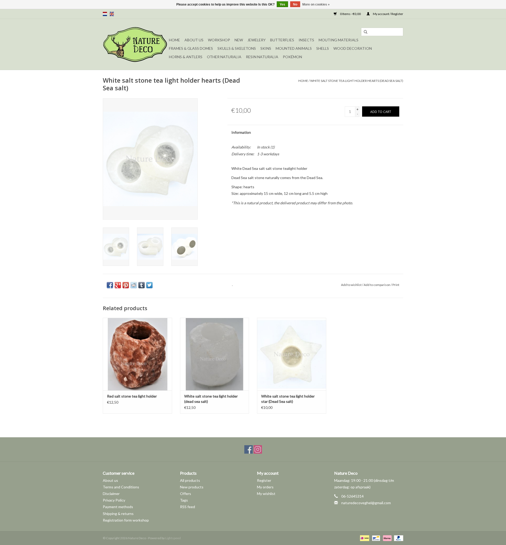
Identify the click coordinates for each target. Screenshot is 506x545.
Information (241, 132)
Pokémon (292, 56)
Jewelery (256, 40)
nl (105, 14)
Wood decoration (352, 48)
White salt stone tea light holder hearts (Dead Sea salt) (356, 81)
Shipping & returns (118, 513)
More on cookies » (316, 4)
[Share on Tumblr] (141, 285)
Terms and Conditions (121, 487)
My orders (265, 487)
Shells (322, 48)
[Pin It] (126, 285)
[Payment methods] (363, 538)
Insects (306, 40)
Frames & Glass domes (191, 48)
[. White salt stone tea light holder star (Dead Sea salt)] (291, 354)
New (239, 40)
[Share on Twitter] (149, 285)
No (295, 4)
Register (264, 480)
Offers (185, 493)
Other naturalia (224, 56)
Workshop (219, 40)
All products (190, 480)
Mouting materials (338, 40)
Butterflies (282, 40)
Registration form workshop (126, 520)
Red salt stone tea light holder (132, 396)
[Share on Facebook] (110, 285)
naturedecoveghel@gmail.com (366, 503)
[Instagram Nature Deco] (258, 449)
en (112, 14)
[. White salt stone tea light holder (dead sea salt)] (214, 354)
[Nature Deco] (135, 44)
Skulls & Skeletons (236, 48)
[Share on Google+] (118, 285)
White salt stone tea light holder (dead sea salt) (211, 399)
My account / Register (387, 14)
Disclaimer (111, 493)
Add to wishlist (351, 285)
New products (191, 487)
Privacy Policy (114, 500)
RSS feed (187, 506)
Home (174, 40)
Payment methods (118, 506)
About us (110, 480)
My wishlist (266, 493)
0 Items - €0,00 (350, 14)
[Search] (365, 32)
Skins (265, 48)
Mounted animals (294, 48)
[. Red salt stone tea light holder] (137, 354)
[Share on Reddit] (133, 285)
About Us (193, 40)
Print (395, 285)
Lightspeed (173, 538)
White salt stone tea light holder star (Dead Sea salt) (288, 399)
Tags (184, 500)
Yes (282, 4)
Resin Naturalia (262, 56)
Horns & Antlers (185, 56)
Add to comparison (377, 285)
